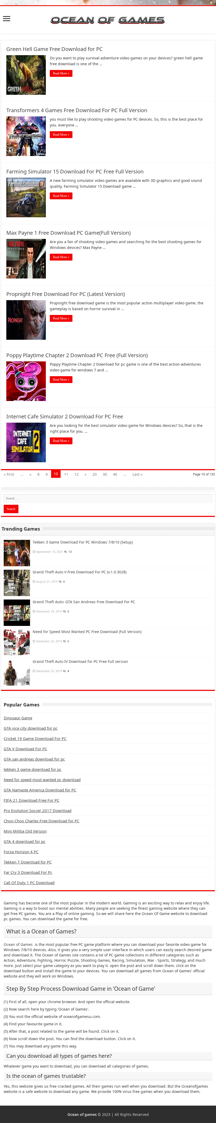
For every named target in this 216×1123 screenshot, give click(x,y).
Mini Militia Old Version (25, 831)
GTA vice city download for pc (30, 728)
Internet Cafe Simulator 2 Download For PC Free (64, 416)
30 (105, 474)
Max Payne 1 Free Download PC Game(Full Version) (68, 232)
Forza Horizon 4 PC (21, 851)
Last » (137, 474)
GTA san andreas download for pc (34, 759)
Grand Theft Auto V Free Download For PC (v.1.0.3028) (79, 571)
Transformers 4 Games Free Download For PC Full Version (76, 110)
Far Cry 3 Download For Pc (28, 872)
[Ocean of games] (108, 20)
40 (115, 474)
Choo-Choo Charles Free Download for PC (41, 820)
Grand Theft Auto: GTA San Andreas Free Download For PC (84, 601)
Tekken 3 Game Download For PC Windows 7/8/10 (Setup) (83, 542)
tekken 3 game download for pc (32, 769)
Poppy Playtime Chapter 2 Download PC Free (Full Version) (77, 355)
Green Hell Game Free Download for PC (54, 49)
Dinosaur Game (18, 717)
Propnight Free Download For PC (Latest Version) (65, 294)
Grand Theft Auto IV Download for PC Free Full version (80, 661)
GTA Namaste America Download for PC (40, 789)
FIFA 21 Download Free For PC (31, 800)
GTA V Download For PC (25, 748)
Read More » (61, 73)
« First (9, 474)
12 (76, 474)
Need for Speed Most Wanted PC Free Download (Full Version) (87, 631)
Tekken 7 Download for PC (28, 862)
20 (94, 474)
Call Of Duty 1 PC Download (29, 882)
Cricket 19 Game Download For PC (35, 738)
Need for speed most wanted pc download (42, 779)
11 (66, 474)
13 (70, 552)
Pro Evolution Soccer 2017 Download (37, 810)
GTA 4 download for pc (24, 841)
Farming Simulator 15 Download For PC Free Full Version (75, 171)
